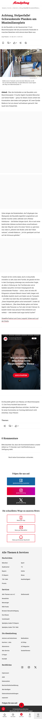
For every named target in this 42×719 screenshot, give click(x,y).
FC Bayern (5, 575)
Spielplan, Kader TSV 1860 (10, 627)
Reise (23, 575)
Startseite (4, 8)
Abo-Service (5, 650)
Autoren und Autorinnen (9, 638)
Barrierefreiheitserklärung (10, 685)
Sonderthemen (25, 650)
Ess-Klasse (5, 615)
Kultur (23, 571)
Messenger (5, 602)
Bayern (4, 571)
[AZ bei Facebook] (22, 667)
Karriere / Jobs (6, 642)
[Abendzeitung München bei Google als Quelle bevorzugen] (26, 43)
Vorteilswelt (5, 619)
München (9, 8)
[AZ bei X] (35, 667)
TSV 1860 (5, 579)
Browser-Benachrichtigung (10, 611)
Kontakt (4, 659)
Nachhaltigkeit (25, 579)
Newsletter (5, 598)
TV (22, 567)
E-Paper (4, 654)
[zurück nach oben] (21, 705)
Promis (4, 583)
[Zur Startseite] (21, 4)
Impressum (5, 673)
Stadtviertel (15, 8)
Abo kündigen (6, 689)
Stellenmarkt (25, 594)
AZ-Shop (23, 642)
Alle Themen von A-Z (8, 594)
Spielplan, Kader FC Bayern (10, 623)
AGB (3, 677)
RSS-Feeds (5, 606)
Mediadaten (25, 638)
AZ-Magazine (25, 646)
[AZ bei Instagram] (29, 667)
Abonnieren (5, 646)
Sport (22, 563)
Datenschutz (6, 681)
